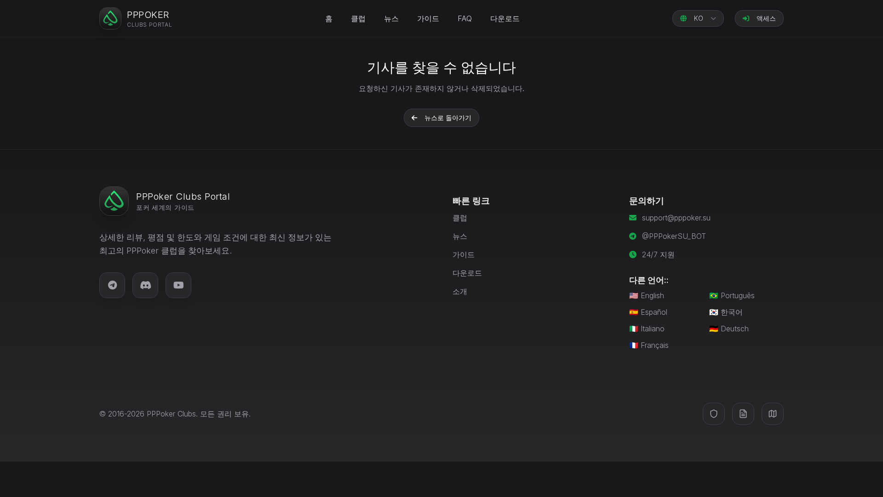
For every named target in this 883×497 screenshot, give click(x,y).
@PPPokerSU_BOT (674, 236)
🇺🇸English (646, 295)
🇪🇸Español (648, 312)
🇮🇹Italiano (647, 328)
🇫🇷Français (649, 345)
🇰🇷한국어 (726, 312)
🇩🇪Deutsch (729, 328)
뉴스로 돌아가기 (447, 117)
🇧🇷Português (732, 295)
